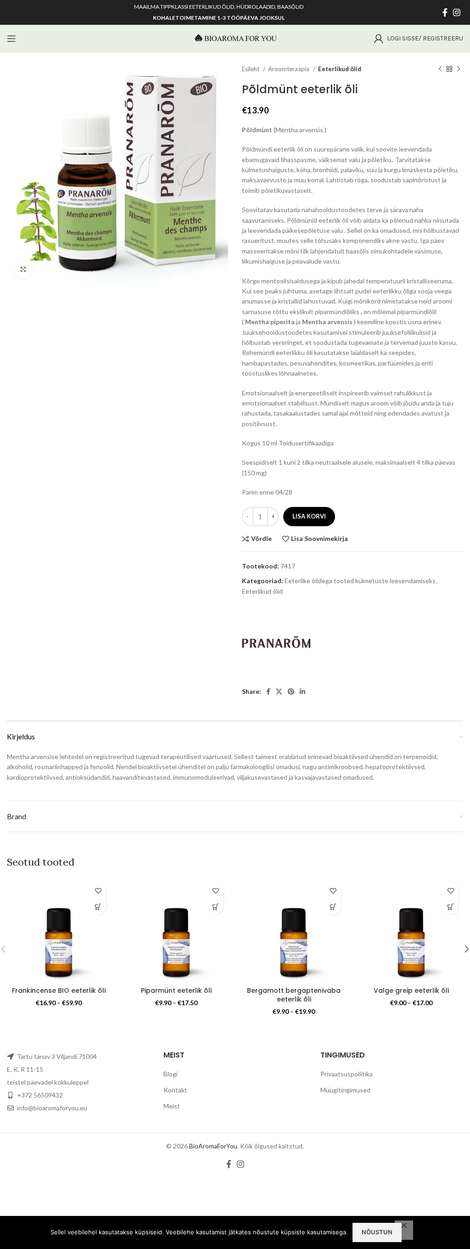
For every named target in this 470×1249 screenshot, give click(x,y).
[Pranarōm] (276, 642)
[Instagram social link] (456, 12)
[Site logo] (235, 38)
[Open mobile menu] (11, 38)
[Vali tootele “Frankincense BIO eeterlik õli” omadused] (98, 907)
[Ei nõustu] (404, 1230)
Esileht (251, 69)
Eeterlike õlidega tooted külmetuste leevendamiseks (360, 581)
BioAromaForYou (213, 1146)
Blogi (170, 1074)
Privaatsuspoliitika (346, 1074)
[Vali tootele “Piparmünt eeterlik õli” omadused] (215, 907)
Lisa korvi (309, 516)
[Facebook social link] (445, 12)
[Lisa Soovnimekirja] (98, 891)
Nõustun (377, 1232)
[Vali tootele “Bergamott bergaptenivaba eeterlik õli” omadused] (333, 907)
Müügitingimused (345, 1090)
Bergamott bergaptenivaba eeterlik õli (294, 995)
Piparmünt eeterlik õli (176, 990)
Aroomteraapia (289, 69)
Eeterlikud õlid (339, 69)
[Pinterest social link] (291, 692)
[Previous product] (440, 69)
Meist (171, 1106)
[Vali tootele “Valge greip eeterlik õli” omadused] (450, 907)
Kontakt (175, 1090)
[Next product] (458, 69)
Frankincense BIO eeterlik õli (59, 990)
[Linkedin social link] (302, 692)
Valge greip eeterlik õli (411, 990)
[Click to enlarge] (23, 269)
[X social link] (279, 692)
